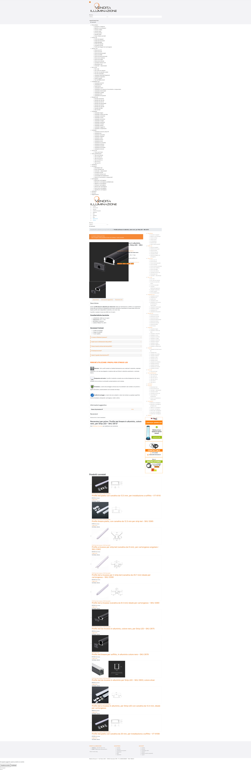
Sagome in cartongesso (100, 183)
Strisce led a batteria (99, 58)
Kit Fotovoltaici (98, 32)
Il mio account (95, 207)
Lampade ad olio (98, 141)
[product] (127, 484)
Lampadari (94, 111)
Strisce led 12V (98, 50)
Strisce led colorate (99, 61)
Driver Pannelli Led (99, 169)
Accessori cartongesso (100, 185)
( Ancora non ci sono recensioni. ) (125, 251)
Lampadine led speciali (100, 95)
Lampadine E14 (98, 84)
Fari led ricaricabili (99, 73)
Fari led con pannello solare (101, 72)
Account (143, 749)
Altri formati (97, 109)
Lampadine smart (98, 87)
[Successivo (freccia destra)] (1, 769)
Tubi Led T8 (97, 163)
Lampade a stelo (98, 138)
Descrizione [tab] (96, 299)
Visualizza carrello (5, 765)
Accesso (94, 193)
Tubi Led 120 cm (98, 158)
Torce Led (94, 150)
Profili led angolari (98, 39)
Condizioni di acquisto (97, 210)
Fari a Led (94, 67)
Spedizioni (95, 215)
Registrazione (95, 194)
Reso (94, 214)
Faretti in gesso (98, 78)
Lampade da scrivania (99, 147)
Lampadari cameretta (99, 116)
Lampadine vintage (99, 92)
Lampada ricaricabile (99, 134)
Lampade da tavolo (99, 149)
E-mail (132, 263)
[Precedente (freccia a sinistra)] (0, 769)
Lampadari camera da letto (101, 114)
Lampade (94, 130)
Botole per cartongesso (100, 180)
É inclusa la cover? (96, 350)
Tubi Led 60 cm (98, 156)
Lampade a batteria (99, 136)
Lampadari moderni (99, 123)
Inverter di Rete (98, 29)
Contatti (94, 206)
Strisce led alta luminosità (100, 56)
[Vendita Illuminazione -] (103, 7)
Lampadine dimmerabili (100, 91)
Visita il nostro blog (94, 751)
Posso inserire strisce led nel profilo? (101, 346)
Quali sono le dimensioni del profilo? (101, 341)
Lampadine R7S (98, 94)
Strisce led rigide (98, 59)
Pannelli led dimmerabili (100, 103)
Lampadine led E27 (99, 83)
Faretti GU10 (97, 86)
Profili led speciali (98, 43)
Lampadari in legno (99, 120)
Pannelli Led (95, 97)
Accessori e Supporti (99, 26)
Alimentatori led (98, 64)
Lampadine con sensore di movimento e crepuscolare (107, 89)
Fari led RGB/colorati (99, 80)
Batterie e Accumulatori (100, 28)
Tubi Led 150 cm (98, 160)
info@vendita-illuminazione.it (101, 749)
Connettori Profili (98, 172)
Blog (94, 217)
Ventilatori (94, 164)
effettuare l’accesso (97, 426)
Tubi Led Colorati (98, 155)
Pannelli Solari (97, 34)
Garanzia (94, 209)
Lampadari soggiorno (99, 127)
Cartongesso (95, 178)
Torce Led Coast (98, 152)
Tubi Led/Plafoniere (96, 153)
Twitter (124, 263)
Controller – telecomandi (100, 65)
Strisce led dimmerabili (100, 53)
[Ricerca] (107, 16)
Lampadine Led (95, 81)
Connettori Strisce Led (100, 62)
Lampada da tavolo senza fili (101, 131)
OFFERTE (94, 191)
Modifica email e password (147, 753)
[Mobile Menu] (90, 2)
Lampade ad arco (98, 139)
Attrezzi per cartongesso (100, 186)
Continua (13, 765)
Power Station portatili (100, 36)
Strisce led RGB (98, 54)
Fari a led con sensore (99, 70)
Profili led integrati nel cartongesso (103, 47)
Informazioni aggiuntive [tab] (107, 299)
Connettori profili (98, 45)
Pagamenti (95, 212)
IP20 (132, 409)
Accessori (94, 166)
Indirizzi (143, 751)
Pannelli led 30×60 (99, 105)
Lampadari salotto (98, 125)
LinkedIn (128, 263)
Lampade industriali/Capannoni (102, 75)
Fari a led (96, 69)
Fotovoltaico (95, 25)
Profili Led (94, 37)
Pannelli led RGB (98, 108)
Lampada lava (97, 133)
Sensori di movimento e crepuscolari (103, 177)
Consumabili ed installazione (101, 175)
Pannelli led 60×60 (99, 98)
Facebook (119, 263)
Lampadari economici (99, 119)
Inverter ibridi (97, 31)
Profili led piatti (98, 42)
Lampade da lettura (99, 144)
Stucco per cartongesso (100, 188)
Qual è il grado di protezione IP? (100, 355)
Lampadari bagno (98, 113)
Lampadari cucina (98, 117)
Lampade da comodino (100, 142)
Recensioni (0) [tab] (118, 299)
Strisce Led (94, 48)
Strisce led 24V (98, 51)
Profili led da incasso (99, 40)
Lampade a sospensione (100, 128)
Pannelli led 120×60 (99, 106)
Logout (143, 754)
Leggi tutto (94, 499)
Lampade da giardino (99, 76)
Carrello (143, 747)
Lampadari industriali (99, 122)
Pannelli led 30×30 (99, 102)
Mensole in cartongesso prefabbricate (103, 182)
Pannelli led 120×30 (99, 100)
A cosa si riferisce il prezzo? (99, 337)
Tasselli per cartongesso (100, 189)
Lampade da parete (99, 145)
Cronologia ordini (145, 750)
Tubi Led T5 (97, 161)
